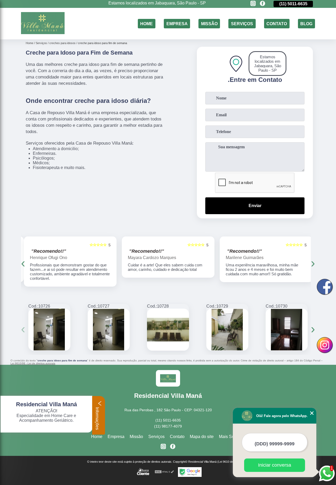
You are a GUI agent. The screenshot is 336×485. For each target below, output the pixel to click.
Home (146, 23)
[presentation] (23, 263)
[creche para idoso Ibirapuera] (49, 330)
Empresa (177, 23)
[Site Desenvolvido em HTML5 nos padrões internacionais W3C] (164, 472)
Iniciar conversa (274, 465)
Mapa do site (202, 436)
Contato (276, 23)
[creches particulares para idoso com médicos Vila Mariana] (227, 330)
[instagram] (253, 4)
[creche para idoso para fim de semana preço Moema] (287, 330)
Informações (97, 418)
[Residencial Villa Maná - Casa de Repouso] (43, 32)
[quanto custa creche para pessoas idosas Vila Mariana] (109, 330)
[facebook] (262, 4)
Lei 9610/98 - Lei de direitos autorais (32, 363)
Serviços (242, 23)
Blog (306, 23)
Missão (209, 23)
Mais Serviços (232, 436)
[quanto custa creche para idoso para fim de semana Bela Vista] (168, 330)
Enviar (255, 205)
